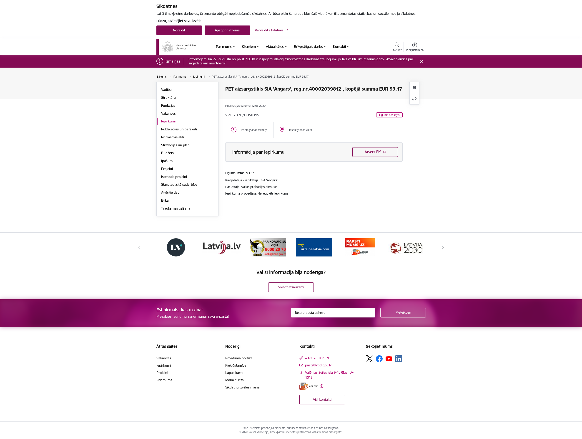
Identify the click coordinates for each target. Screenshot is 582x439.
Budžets (167, 153)
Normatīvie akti (172, 137)
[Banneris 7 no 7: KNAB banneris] (268, 247)
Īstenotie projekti (174, 177)
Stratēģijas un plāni (175, 145)
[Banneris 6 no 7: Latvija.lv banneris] (221, 247)
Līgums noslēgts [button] (389, 115)
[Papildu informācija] (321, 386)
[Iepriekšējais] (139, 247)
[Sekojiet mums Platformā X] (369, 358)
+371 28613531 (317, 358)
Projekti (167, 169)
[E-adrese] (308, 386)
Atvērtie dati (170, 192)
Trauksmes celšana (175, 208)
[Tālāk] (443, 247)
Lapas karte (234, 372)
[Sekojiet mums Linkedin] (398, 358)
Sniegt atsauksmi (291, 287)
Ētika (165, 200)
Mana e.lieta (234, 380)
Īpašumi (167, 161)
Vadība (166, 89)
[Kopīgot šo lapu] (414, 98)
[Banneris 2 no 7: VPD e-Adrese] (360, 247)
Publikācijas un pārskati (179, 129)
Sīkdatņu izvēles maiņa (242, 387)
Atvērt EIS (373, 152)
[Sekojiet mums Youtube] (389, 358)
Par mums (164, 380)
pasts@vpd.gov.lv (318, 365)
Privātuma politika (239, 358)
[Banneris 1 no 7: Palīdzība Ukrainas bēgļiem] (314, 247)
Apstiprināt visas (227, 30)
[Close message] (421, 61)
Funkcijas (168, 105)
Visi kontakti (322, 399)
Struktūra (168, 97)
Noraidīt (179, 30)
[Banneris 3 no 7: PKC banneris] (406, 247)
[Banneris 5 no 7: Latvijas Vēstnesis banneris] (176, 247)
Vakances (168, 113)
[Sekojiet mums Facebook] (379, 358)
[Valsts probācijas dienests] (179, 46)
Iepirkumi (168, 121)
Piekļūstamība (235, 365)
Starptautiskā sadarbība (179, 184)
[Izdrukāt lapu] (414, 87)
